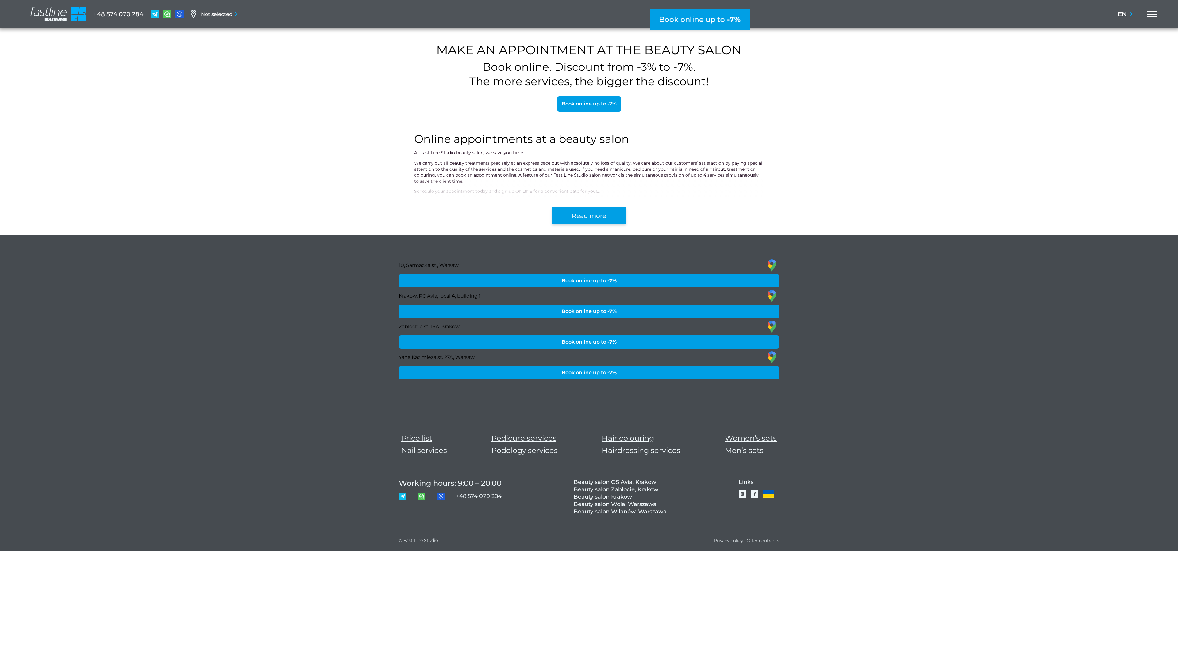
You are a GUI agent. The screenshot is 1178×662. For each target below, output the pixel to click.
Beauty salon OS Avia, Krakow (615, 482)
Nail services (424, 450)
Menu (1150, 14)
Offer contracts (763, 540)
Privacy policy (728, 540)
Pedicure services (523, 438)
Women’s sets (751, 438)
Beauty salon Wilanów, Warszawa (620, 511)
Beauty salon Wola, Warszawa (615, 504)
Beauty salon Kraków (603, 496)
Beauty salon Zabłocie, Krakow (616, 489)
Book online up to (700, 19)
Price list (416, 438)
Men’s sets (744, 450)
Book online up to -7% (589, 104)
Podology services (524, 450)
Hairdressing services (641, 450)
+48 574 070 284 (118, 14)
